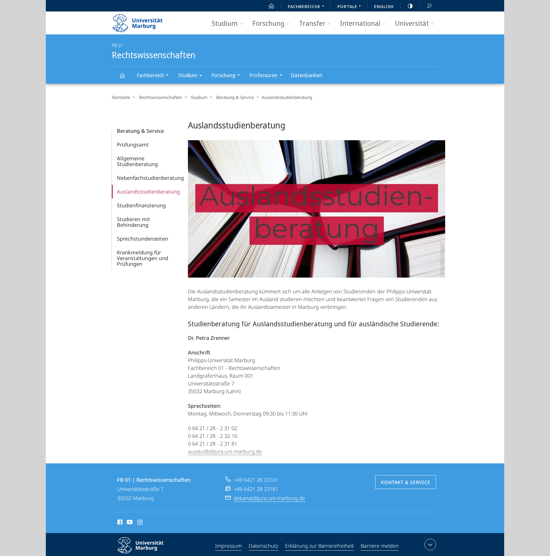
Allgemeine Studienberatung (137, 161)
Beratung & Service (235, 97)
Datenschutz (263, 545)
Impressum (228, 545)
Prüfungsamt (133, 144)
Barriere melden (380, 545)
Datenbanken (306, 75)
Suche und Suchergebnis (429, 5)
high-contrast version (410, 5)
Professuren (263, 75)
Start (271, 5)
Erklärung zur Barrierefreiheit (319, 545)
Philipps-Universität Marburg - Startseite (147, 21)
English (384, 6)
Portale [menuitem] (347, 6)
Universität (412, 23)
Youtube (129, 523)
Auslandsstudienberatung (148, 191)
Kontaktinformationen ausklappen (430, 544)
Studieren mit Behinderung (133, 222)
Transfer (312, 23)
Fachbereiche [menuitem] (304, 6)
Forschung (268, 23)
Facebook (119, 523)
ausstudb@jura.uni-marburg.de (225, 451)
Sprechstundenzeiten (142, 238)
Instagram (140, 523)
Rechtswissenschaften (122, 75)
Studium (225, 23)
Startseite (121, 97)
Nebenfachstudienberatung (150, 177)
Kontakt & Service (405, 482)
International (360, 23)
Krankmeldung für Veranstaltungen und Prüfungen (142, 258)
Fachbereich (150, 75)
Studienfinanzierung (141, 205)
